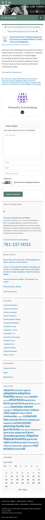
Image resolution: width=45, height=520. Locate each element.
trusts (17, 448)
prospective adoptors (21, 445)
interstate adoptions (14, 432)
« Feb (20, 489)
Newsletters (8, 377)
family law (23, 426)
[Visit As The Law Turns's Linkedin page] (10, 2)
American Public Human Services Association (20, 79)
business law (6, 501)
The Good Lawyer (10, 291)
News (5, 373)
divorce (23, 419)
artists (26, 397)
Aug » (25, 489)
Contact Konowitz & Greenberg (15, 240)
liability (22, 435)
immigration (36, 430)
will (23, 448)
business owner (22, 406)
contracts (20, 416)
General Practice (24, 44)
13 (28, 476)
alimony (19, 396)
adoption (8, 390)
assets (34, 396)
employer (8, 423)
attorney (5, 81)
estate (18, 422)
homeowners (25, 430)
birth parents (26, 403)
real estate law (24, 504)
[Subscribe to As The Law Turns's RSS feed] (3, 2)
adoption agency (23, 390)
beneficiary (30, 400)
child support (11, 412)
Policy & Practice (29, 81)
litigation (33, 435)
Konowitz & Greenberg (11, 44)
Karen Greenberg (15, 81)
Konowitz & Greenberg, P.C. (12, 220)
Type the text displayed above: (26, 182)
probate (15, 442)
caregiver (7, 410)
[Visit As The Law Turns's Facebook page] (6, 2)
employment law (21, 501)
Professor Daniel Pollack (11, 82)
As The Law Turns (9, 18)
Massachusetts (14, 439)
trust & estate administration (10, 504)
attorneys (16, 400)
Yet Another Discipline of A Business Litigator (23, 27)
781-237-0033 (17, 244)
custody (13, 419)
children (34, 409)
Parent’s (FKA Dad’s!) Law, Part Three (21, 31)
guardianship (11, 429)
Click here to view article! (12, 72)
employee (34, 419)
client (22, 413)
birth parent (11, 403)
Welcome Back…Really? (12, 287)
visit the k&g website (35, 504)
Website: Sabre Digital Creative (9, 517)
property (25, 442)
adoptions (10, 393)
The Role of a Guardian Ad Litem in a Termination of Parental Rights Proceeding (21, 83)
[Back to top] (40, 515)
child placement (21, 409)
